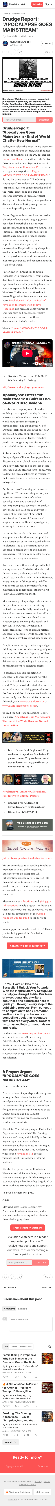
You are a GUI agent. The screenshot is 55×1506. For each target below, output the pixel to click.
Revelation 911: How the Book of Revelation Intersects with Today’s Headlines (24, 305)
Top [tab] (6, 1346)
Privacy (38, 1481)
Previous (12, 1287)
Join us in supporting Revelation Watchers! (27, 858)
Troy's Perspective (14, 13)
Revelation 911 (31, 167)
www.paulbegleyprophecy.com (19, 706)
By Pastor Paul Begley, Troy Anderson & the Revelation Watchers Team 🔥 (16, 1397)
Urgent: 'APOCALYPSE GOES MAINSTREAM (25, 173)
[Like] (5, 52)
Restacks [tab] (22, 1308)
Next (44, 1287)
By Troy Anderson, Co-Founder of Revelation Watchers (20, 1368)
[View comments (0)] (13, 52)
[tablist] (15, 1309)
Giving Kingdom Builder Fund (23, 916)
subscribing (27, 902)
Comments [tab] (9, 1308)
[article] (27, 1366)
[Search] (49, 1346)
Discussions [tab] (26, 1346)
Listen (48, 43)
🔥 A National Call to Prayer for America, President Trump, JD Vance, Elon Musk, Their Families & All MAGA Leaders (20, 1388)
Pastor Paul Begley (13, 159)
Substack (12, 1499)
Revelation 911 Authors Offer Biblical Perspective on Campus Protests (24, 794)
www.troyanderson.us (32, 702)
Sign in (48, 4)
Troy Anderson (11, 167)
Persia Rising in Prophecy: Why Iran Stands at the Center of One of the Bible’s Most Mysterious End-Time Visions (19, 1358)
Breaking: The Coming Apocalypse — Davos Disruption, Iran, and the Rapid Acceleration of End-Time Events (19, 1417)
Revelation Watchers (20, 42)
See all (8, 1442)
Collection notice (27, 1484)
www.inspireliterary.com (36, 1033)
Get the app (42, 1492)
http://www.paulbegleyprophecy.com (23, 387)
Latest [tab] (14, 1346)
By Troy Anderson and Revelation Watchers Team (19, 1426)
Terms (47, 1481)
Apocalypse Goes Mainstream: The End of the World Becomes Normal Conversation (26, 721)
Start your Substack (19, 1492)
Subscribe (37, 4)
